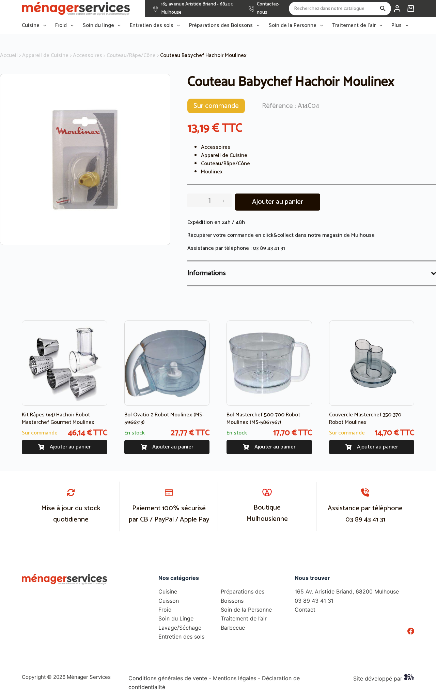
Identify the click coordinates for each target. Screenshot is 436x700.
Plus (396, 26)
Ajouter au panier (277, 202)
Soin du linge (98, 26)
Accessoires (87, 55)
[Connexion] (397, 8)
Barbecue (233, 627)
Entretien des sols (151, 26)
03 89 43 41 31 (269, 248)
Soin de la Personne (292, 26)
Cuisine (31, 26)
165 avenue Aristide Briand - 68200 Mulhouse (197, 8)
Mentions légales (234, 678)
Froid (61, 26)
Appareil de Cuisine (45, 55)
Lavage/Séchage (179, 627)
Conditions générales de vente (167, 678)
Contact (305, 609)
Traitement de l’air (354, 26)
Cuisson (168, 600)
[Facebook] (410, 631)
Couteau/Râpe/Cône (131, 55)
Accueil (9, 55)
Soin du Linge (175, 618)
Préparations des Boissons (221, 26)
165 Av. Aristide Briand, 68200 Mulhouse (347, 591)
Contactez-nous (268, 8)
